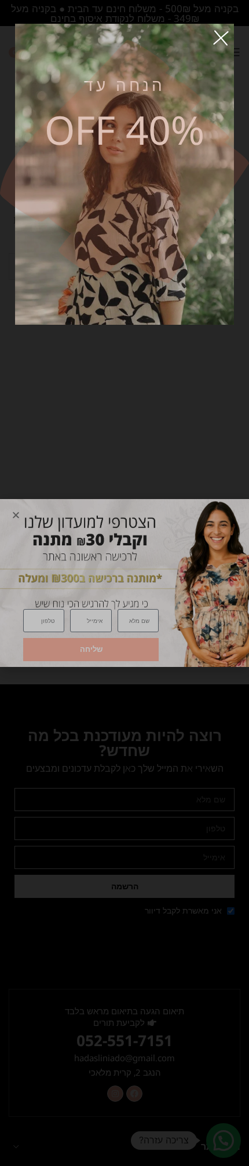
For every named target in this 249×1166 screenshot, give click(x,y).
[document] (124, 583)
